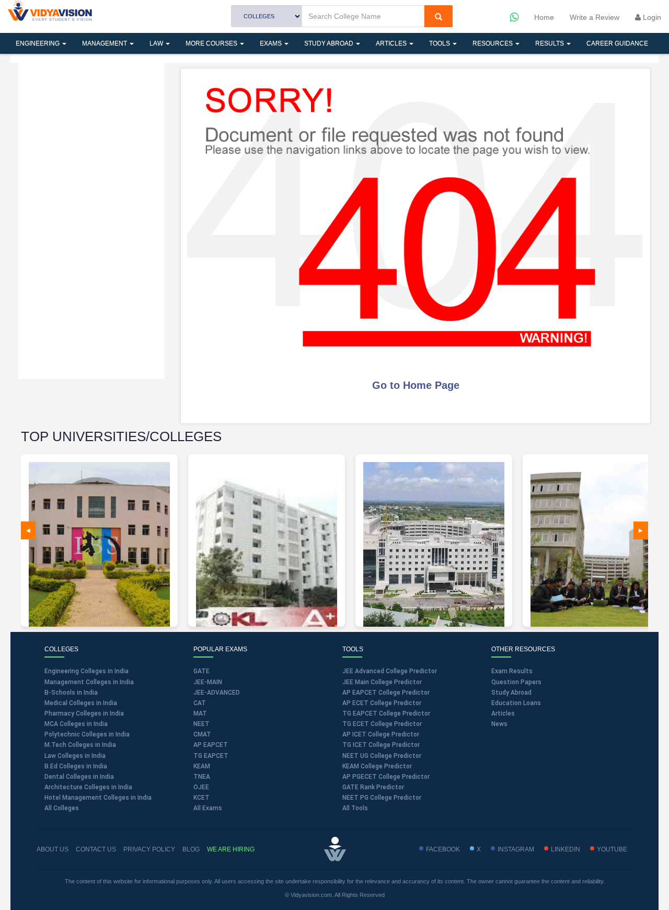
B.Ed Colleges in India (75, 766)
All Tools (355, 808)
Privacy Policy (149, 849)
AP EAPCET (210, 744)
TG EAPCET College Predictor (386, 713)
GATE (201, 671)
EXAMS (271, 43)
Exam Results (512, 671)
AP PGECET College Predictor (386, 776)
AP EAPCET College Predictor (386, 692)
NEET (201, 724)
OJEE (201, 787)
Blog (191, 849)
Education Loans (516, 703)
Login (651, 17)
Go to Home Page (415, 385)
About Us (52, 849)
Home (544, 17)
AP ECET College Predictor (381, 703)
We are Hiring (231, 849)
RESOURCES (493, 43)
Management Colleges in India (89, 682)
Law (157, 43)
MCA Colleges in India (76, 724)
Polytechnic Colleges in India (87, 734)
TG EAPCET (210, 755)
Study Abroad (329, 43)
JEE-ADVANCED (216, 692)
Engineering (38, 43)
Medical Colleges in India (80, 703)
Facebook (443, 849)
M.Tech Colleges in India (80, 744)
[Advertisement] (91, 219)
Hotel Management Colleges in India (98, 797)
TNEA (201, 776)
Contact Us (96, 849)
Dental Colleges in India (79, 776)
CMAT (202, 734)
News (499, 724)
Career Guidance (617, 43)
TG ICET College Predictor (381, 744)
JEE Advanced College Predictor (389, 671)
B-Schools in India (71, 692)
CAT (199, 703)
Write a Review (594, 17)
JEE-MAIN (207, 682)
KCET (201, 797)
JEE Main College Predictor (382, 682)
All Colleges (61, 808)
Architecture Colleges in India (88, 787)
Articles (392, 43)
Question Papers (516, 682)
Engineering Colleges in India (86, 671)
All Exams (207, 808)
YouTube (612, 849)
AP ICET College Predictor (380, 734)
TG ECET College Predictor (382, 724)
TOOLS (440, 43)
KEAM (201, 766)
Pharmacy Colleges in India (84, 713)
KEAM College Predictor (377, 766)
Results (550, 43)
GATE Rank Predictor (373, 787)
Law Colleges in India (75, 755)
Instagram (516, 849)
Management (105, 43)
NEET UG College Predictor (381, 755)
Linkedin (565, 849)
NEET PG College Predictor (381, 797)
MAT (200, 713)
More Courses (212, 43)
